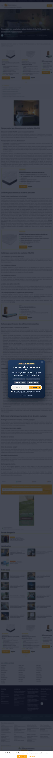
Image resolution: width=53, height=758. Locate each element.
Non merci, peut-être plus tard (26, 395)
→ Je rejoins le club (35, 387)
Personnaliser (32, 756)
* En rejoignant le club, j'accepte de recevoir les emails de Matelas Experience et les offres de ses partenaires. (26, 392)
